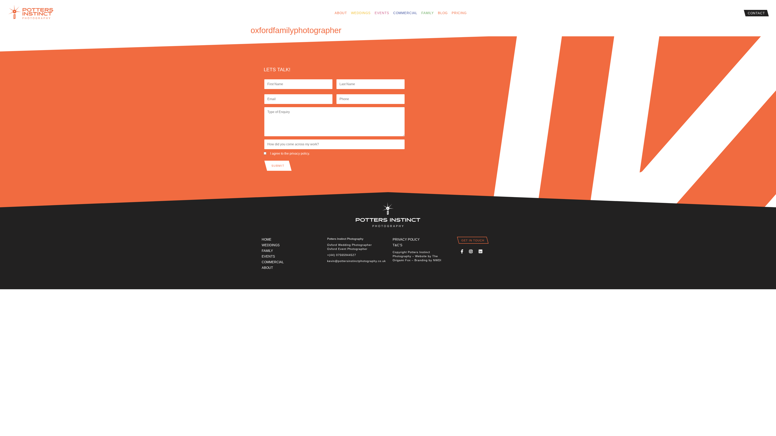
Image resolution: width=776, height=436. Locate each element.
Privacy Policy (406, 239)
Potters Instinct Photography (32, 13)
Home (266, 239)
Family (427, 13)
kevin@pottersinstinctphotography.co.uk (356, 261)
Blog (443, 13)
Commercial (405, 13)
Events (382, 13)
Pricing (459, 13)
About (341, 13)
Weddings (361, 13)
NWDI (437, 260)
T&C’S (397, 245)
